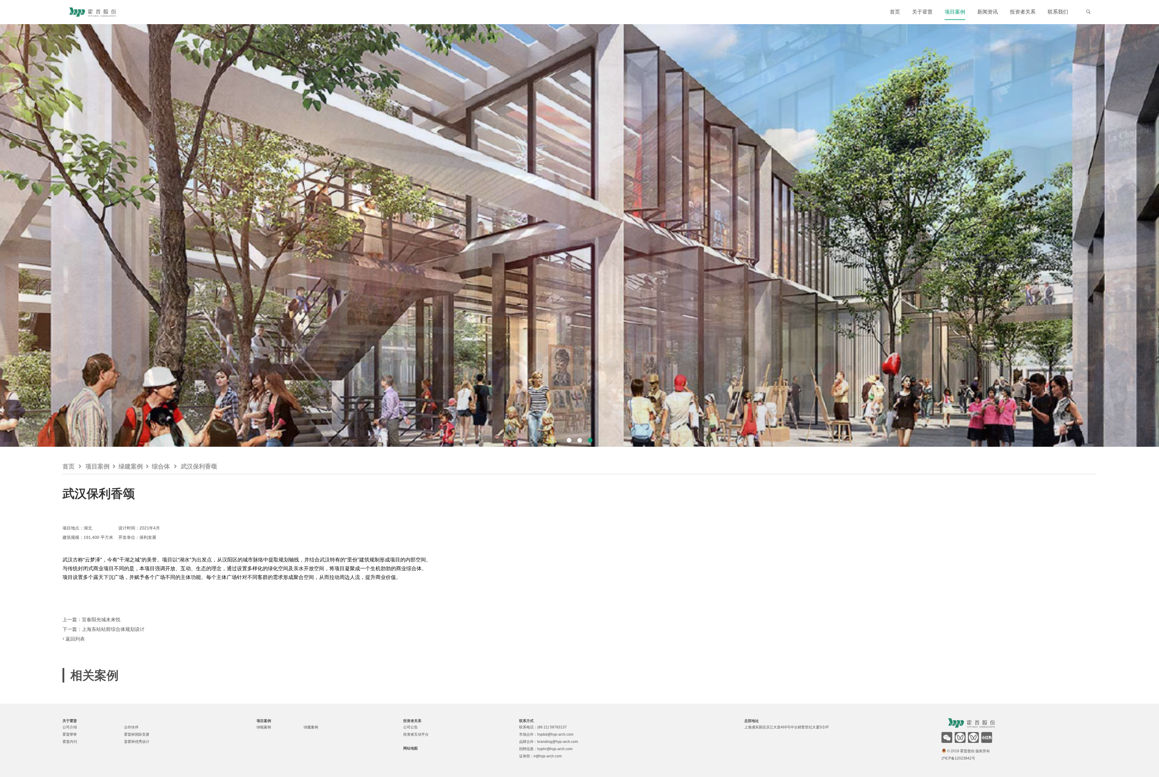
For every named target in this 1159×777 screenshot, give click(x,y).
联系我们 (1058, 12)
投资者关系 (1023, 12)
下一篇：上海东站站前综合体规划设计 (103, 629)
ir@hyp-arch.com (548, 756)
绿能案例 (264, 727)
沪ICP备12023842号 (958, 758)
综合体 (161, 466)
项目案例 (955, 12)
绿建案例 (131, 466)
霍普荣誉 (69, 734)
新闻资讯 (987, 12)
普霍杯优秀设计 (136, 742)
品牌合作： (528, 742)
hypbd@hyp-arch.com (555, 734)
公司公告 (410, 727)
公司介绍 (69, 727)
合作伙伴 (131, 727)
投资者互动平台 (416, 734)
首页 (895, 12)
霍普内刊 (69, 742)
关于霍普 (922, 12)
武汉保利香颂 (199, 466)
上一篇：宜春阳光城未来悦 (91, 619)
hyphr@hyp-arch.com (555, 749)
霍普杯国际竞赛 (136, 734)
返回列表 (74, 638)
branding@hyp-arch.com (557, 742)
